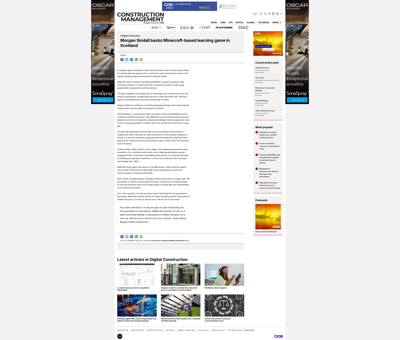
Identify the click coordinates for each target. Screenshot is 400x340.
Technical (264, 22)
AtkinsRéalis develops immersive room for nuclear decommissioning (269, 185)
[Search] (281, 13)
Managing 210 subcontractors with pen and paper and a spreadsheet (268, 173)
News (214, 22)
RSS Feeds (170, 330)
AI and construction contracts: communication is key (269, 146)
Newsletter (122, 330)
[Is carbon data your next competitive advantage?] (137, 275)
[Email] (265, 13)
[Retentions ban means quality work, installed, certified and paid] (181, 305)
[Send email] (141, 59)
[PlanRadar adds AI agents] (224, 275)
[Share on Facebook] (122, 59)
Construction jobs (267, 62)
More (276, 22)
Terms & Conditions (186, 330)
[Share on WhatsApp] (136, 59)
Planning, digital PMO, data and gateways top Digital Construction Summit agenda (269, 159)
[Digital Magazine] (269, 13)
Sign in (255, 14)
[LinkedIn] (277, 13)
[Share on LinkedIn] (131, 59)
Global (251, 22)
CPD (230, 22)
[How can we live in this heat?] (268, 216)
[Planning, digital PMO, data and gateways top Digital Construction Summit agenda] (137, 305)
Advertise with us (155, 330)
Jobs (223, 22)
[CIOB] (241, 336)
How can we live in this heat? (266, 231)
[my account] (261, 13)
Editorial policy (235, 330)
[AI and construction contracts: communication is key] (224, 305)
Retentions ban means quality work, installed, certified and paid (268, 135)
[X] (273, 13)
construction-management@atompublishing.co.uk (169, 240)
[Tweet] (126, 59)
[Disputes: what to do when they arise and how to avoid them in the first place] (181, 275)
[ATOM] (158, 336)
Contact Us (203, 330)
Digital (240, 22)
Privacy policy (218, 330)
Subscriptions (137, 330)
